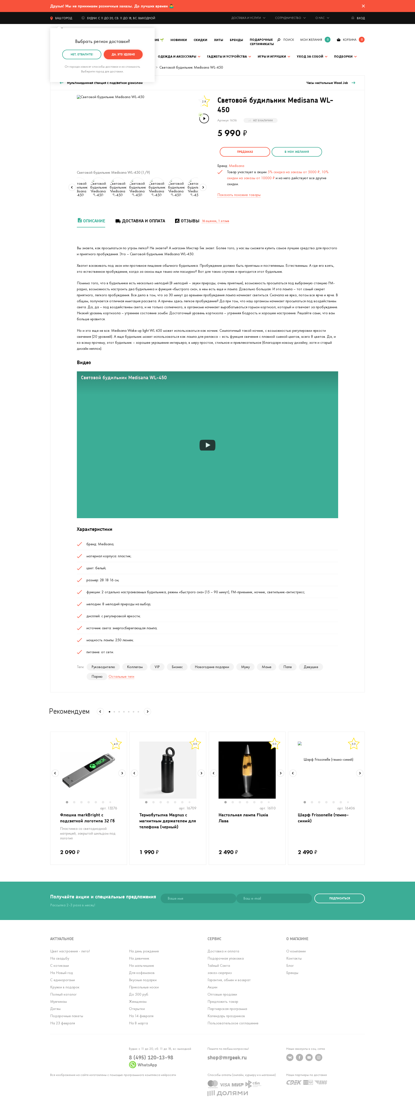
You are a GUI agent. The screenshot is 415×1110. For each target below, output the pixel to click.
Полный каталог (63, 994)
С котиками (59, 965)
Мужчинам (58, 1001)
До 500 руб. (139, 994)
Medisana (236, 165)
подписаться (339, 898)
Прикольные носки (144, 987)
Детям (55, 1008)
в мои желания (297, 152)
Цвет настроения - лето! (70, 951)
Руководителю (103, 666)
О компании (296, 951)
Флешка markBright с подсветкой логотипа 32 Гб (87, 817)
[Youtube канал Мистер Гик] (309, 1057)
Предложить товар (223, 1001)
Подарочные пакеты (66, 1015)
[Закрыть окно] (363, 6)
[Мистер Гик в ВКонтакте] (289, 1057)
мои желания (311, 40)
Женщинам (137, 1001)
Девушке (311, 666)
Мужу (245, 666)
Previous (72, 187)
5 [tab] (98, 802)
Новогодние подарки (212, 666)
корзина (349, 40)
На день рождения (144, 951)
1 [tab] (69, 802)
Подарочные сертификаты (262, 42)
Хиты (218, 40)
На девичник (139, 958)
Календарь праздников (226, 1015)
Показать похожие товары (239, 194)
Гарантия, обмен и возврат (229, 979)
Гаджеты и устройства (227, 56)
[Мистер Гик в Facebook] (299, 1057)
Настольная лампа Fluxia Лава (243, 817)
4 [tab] (91, 802)
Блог (290, 965)
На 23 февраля (62, 1023)
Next (203, 187)
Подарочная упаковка (226, 958)
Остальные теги (121, 676)
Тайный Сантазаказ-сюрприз (220, 969)
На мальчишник (141, 965)
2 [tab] (76, 802)
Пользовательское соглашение (233, 1023)
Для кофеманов (142, 972)
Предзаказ (245, 152)
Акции (212, 987)
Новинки (179, 40)
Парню (97, 676)
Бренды (236, 40)
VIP (157, 666)
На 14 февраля (141, 1015)
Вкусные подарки (143, 979)
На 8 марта (138, 1023)
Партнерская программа (227, 1008)
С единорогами (62, 979)
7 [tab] (112, 802)
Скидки (200, 40)
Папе (287, 666)
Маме (266, 666)
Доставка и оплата (143, 220)
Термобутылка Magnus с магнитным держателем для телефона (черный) (167, 820)
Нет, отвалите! (82, 54)
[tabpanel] (88, 770)
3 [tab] (84, 802)
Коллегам (135, 666)
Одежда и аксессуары (177, 56)
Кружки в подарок (64, 987)
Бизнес (177, 666)
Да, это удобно (123, 54)
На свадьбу (59, 958)
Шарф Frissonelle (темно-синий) (323, 817)
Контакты (294, 958)
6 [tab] (105, 802)
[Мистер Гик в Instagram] (318, 1057)
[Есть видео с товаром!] (203, 118)
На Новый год (61, 972)
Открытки (137, 1008)
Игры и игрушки (272, 56)
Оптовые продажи (222, 994)
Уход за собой (310, 56)
